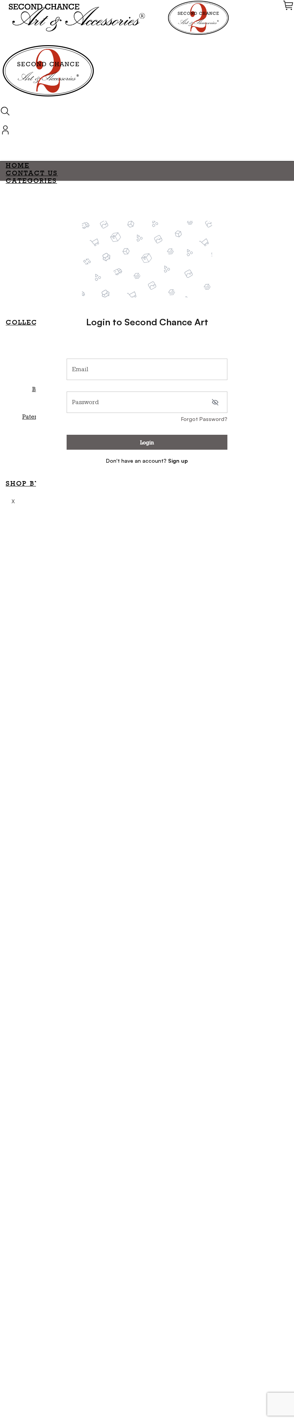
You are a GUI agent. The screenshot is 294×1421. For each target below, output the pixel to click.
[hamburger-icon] (285, 165)
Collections (34, 322)
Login (147, 442)
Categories (31, 180)
